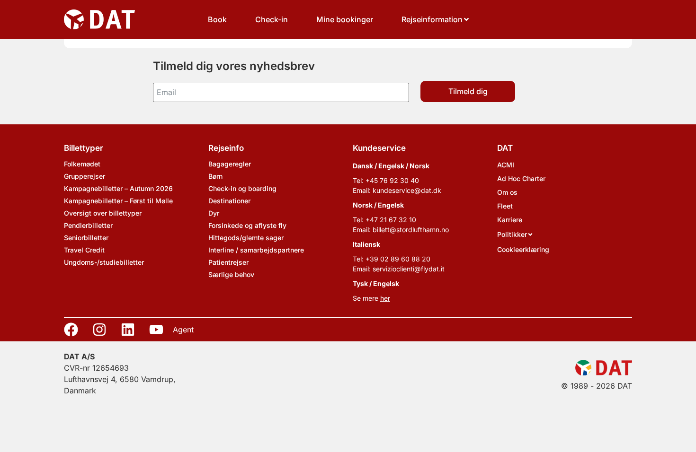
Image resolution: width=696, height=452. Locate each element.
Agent (183, 329)
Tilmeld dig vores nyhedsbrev (234, 66)
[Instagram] (99, 329)
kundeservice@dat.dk (407, 190)
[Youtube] (156, 329)
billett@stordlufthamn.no (411, 230)
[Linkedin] (128, 329)
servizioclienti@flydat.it (409, 269)
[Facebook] (71, 329)
